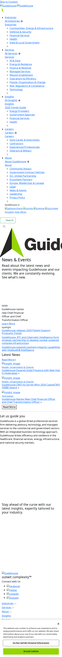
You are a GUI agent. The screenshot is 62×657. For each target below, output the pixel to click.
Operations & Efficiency (23, 78)
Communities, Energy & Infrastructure (31, 28)
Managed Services (20, 71)
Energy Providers (19, 111)
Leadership (16, 194)
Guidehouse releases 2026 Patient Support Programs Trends (26, 332)
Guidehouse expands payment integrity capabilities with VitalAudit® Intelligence (31, 349)
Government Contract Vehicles (27, 172)
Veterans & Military (20, 150)
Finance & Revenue (20, 67)
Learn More (8, 323)
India (30, 208)
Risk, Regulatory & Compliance (27, 86)
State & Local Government (24, 42)
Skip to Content (9, 1)
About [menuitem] (8, 158)
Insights (9, 104)
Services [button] (7, 607)
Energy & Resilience (21, 64)
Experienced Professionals (25, 147)
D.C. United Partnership (23, 176)
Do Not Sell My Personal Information (31, 643)
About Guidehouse (15, 161)
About (8, 165)
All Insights (11, 100)
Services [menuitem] (9, 49)
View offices (20, 212)
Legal (13, 186)
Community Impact (20, 168)
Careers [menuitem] (9, 129)
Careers (9, 132)
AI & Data (15, 60)
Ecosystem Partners (21, 179)
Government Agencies (22, 114)
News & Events (18, 190)
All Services (11, 53)
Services (9, 57)
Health (13, 39)
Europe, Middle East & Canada (27, 183)
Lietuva (40, 208)
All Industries (12, 21)
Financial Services (19, 35)
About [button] (5, 611)
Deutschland (16, 208)
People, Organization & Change (27, 82)
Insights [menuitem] (9, 96)
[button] (31, 226)
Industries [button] (8, 603)
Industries (10, 24)
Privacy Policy (17, 197)
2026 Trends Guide (15, 107)
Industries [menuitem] (10, 17)
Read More (9, 407)
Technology (16, 89)
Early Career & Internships (25, 140)
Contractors (16, 143)
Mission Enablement (21, 75)
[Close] (58, 624)
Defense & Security (20, 31)
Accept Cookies (31, 651)
